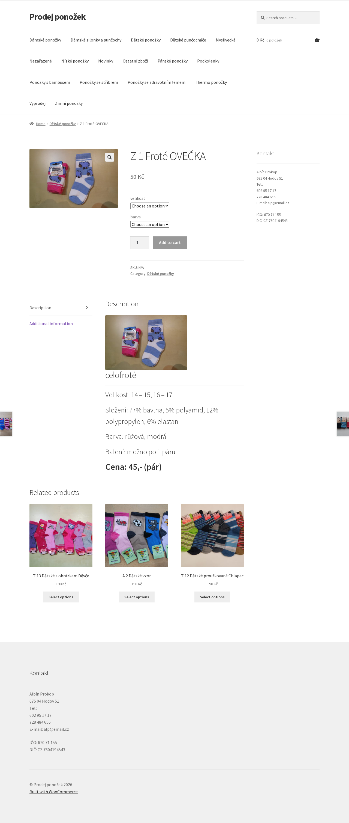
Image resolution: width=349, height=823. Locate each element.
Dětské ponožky (146, 40)
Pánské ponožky (173, 61)
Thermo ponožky (211, 82)
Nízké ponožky (75, 61)
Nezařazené (40, 61)
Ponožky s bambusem (49, 82)
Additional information (51, 323)
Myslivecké (226, 40)
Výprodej (37, 103)
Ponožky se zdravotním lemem (156, 82)
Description (40, 307)
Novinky (105, 61)
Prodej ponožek (57, 16)
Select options (61, 597)
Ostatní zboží (135, 61)
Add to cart (170, 242)
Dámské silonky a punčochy (96, 40)
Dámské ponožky (45, 40)
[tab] (60, 308)
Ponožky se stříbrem (99, 82)
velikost (137, 198)
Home (41, 123)
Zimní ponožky (69, 103)
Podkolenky (208, 61)
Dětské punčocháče (188, 40)
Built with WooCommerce (53, 791)
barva (135, 216)
